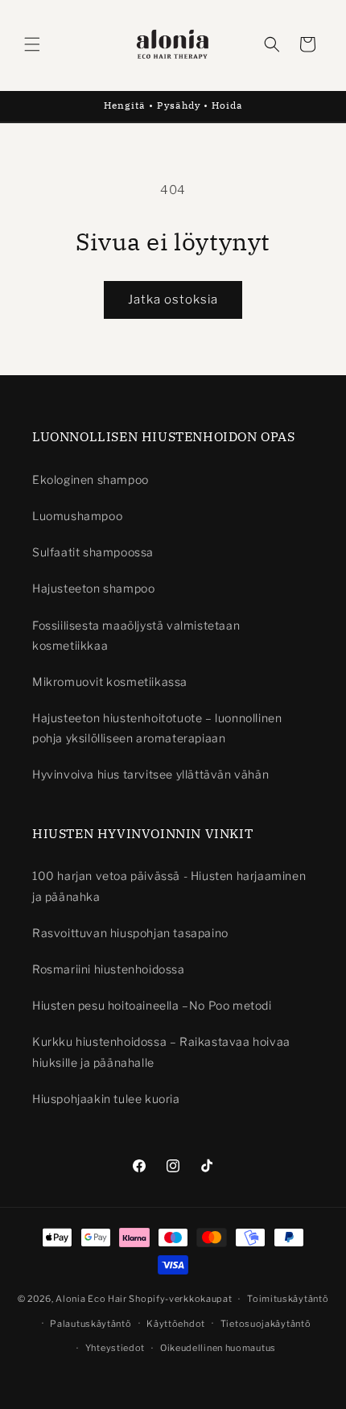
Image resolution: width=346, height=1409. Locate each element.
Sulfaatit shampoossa (93, 552)
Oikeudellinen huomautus (218, 1347)
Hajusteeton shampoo (93, 588)
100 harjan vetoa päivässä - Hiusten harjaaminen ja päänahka (169, 886)
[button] (32, 44)
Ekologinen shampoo (90, 479)
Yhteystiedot (115, 1347)
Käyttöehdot (175, 1323)
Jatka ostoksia (173, 299)
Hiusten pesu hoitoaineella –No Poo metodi (152, 1005)
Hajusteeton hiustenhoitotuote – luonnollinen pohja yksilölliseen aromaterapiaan (157, 728)
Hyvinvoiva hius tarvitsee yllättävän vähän (150, 774)
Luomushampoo (77, 516)
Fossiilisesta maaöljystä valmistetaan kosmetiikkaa (136, 635)
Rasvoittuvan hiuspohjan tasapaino (130, 933)
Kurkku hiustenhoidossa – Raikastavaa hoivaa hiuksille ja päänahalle (161, 1051)
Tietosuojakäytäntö (265, 1323)
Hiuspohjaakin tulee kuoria (106, 1098)
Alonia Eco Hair (91, 1298)
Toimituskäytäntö (287, 1298)
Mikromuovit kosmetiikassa (109, 681)
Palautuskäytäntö (90, 1323)
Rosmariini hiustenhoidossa (108, 969)
